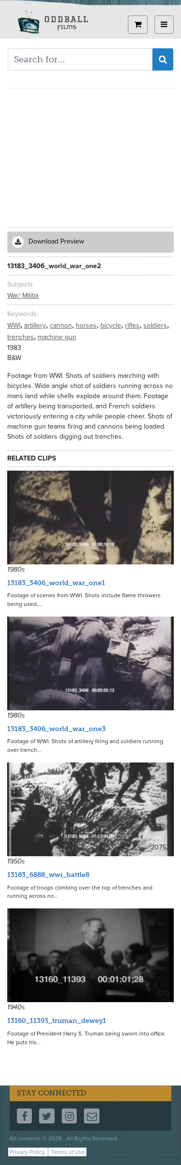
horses (87, 325)
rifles (133, 325)
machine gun (57, 337)
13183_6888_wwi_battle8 (48, 875)
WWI (14, 325)
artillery (36, 325)
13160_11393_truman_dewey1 (56, 1021)
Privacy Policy (27, 1152)
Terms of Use (68, 1152)
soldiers (156, 325)
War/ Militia (23, 295)
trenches (21, 337)
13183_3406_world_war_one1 (56, 583)
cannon (62, 325)
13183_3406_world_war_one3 (56, 729)
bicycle (111, 325)
